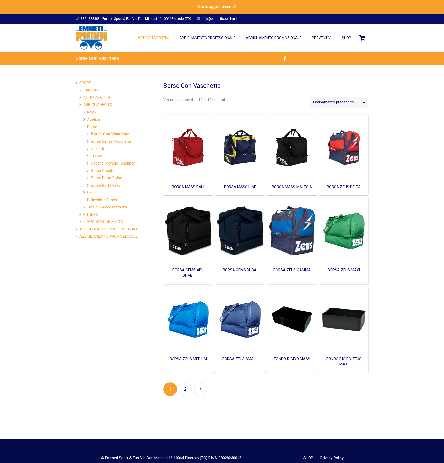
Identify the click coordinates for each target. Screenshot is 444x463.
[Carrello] (362, 38)
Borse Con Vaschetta (110, 134)
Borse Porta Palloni (107, 185)
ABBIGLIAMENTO (97, 104)
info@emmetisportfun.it (219, 19)
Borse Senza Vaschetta (111, 141)
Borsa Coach (102, 170)
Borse (92, 126)
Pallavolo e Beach (102, 200)
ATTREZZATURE (97, 97)
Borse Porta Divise (106, 178)
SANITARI (91, 90)
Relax (91, 112)
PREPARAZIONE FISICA (103, 221)
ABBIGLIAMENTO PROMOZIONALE (108, 236)
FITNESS (90, 214)
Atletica (93, 119)
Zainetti (97, 148)
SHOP (308, 458)
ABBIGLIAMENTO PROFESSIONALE (108, 229)
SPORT (85, 83)
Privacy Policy (332, 458)
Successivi (200, 389)
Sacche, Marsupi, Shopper (113, 163)
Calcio (92, 192)
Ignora (242, 6)
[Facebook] (285, 58)
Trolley (96, 156)
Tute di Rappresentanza (107, 207)
